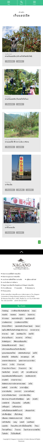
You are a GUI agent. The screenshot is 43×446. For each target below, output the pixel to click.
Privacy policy (6, 291)
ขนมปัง (4, 314)
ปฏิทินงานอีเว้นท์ (31, 279)
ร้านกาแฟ (20, 364)
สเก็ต (30, 384)
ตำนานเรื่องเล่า (7, 337)
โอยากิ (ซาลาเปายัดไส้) (32, 430)
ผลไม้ (35, 353)
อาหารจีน (13, 387)
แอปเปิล (20, 61)
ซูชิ (12, 334)
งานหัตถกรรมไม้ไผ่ (21, 322)
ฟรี (33, 357)
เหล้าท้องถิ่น (6, 422)
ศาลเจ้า (15, 372)
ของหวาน (31, 314)
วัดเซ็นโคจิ (6, 372)
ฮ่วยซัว (35, 399)
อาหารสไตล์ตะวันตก (9, 395)
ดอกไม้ (31, 334)
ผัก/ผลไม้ (5, 357)
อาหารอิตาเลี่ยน (25, 395)
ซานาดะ (5, 334)
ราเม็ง (12, 364)
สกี (22, 372)
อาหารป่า (18, 391)
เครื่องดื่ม (20, 190)
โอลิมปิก (5, 433)
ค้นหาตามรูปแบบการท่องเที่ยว (11, 276)
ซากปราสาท (35, 330)
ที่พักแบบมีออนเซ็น (20, 341)
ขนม (33, 311)
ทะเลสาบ (19, 337)
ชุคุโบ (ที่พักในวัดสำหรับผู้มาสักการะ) (14, 330)
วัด (30, 368)
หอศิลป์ (4, 387)
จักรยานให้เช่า (7, 326)
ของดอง (13, 314)
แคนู (15, 422)
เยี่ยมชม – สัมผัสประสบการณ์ (12, 418)
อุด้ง (28, 399)
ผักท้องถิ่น (14, 357)
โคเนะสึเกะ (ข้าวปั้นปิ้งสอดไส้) (21, 426)
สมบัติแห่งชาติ (30, 376)
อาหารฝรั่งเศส (29, 391)
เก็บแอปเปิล (10, 61)
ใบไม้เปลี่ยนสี (15, 433)
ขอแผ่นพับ (19, 288)
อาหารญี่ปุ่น (24, 387)
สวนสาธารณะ (16, 380)
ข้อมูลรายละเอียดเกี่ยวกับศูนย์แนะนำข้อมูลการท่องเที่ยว (18, 285)
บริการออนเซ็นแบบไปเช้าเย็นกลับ (13, 349)
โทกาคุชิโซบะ (7, 430)
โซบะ (37, 426)
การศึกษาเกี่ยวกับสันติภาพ (20, 311)
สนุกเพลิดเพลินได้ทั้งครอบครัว (12, 376)
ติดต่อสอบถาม (31, 288)
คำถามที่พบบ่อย (7, 288)
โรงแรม (18, 430)
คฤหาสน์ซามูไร (17, 318)
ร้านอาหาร (22, 368)
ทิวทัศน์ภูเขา (6, 341)
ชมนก (38, 326)
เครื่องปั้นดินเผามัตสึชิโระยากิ (12, 410)
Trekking (5, 311)
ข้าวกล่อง (5, 318)
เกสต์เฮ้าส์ (5, 403)
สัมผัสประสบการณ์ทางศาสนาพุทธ (13, 384)
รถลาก (4, 364)
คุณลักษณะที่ (30, 318)
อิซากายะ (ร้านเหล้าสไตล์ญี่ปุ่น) (13, 399)
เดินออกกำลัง (29, 410)
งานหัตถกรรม (6, 322)
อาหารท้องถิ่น (6, 391)
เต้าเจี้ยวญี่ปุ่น (6, 414)
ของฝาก (22, 314)
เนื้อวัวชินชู (18, 414)
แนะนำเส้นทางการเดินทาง (10, 282)
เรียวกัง (27, 418)
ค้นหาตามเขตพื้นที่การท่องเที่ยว (11, 274)
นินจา (22, 345)
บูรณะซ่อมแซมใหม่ (8, 353)
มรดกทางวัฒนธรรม (9, 360)
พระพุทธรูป (25, 357)
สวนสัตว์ (5, 380)
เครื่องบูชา (5, 407)
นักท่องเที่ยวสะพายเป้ (9, 345)
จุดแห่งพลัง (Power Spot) (23, 326)
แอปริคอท (30, 422)
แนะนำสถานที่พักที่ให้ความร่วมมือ (12, 279)
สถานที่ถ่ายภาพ (32, 372)
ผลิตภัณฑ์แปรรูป (24, 353)
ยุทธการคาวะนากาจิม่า (27, 360)
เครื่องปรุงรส (17, 407)
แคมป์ (22, 422)
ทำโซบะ (28, 337)
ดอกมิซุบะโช (21, 334)
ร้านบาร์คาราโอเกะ (9, 368)
